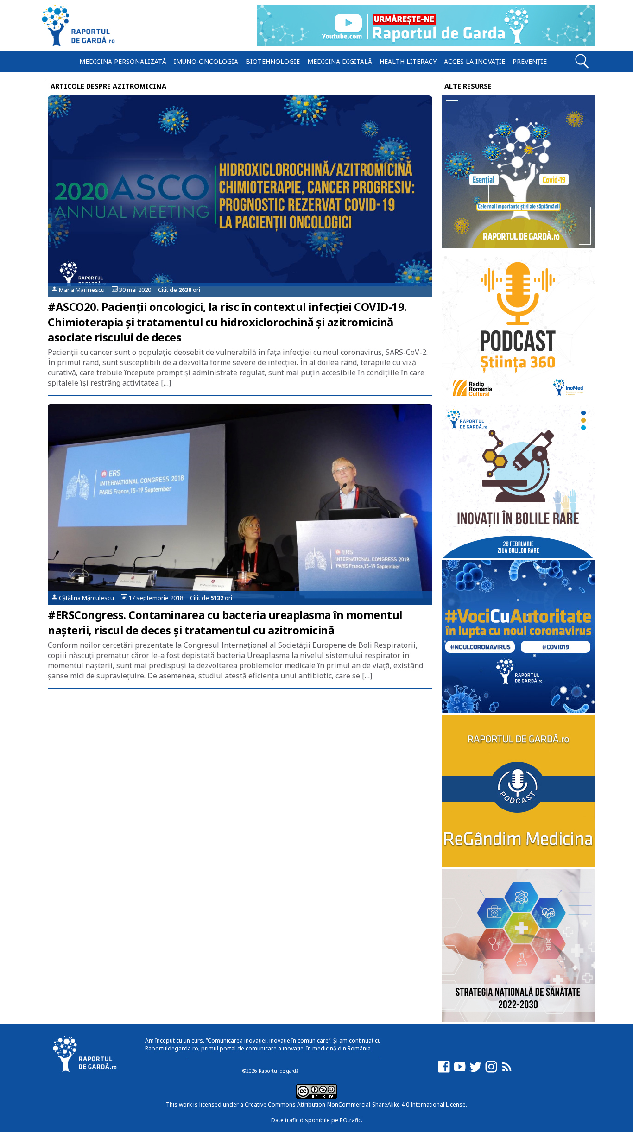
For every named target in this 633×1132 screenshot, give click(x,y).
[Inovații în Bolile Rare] (518, 555)
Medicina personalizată (122, 61)
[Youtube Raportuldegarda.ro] (460, 1071)
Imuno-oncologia (206, 61)
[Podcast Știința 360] (518, 401)
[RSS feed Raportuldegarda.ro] (507, 1071)
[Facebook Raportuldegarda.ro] (444, 1071)
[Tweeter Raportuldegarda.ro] (475, 1071)
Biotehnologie (273, 61)
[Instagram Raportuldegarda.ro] (491, 1071)
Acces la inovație (474, 61)
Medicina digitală (339, 61)
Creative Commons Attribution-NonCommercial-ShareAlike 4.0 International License (355, 1104)
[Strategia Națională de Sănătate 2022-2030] (518, 1020)
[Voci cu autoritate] (518, 710)
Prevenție (530, 61)
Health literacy (408, 61)
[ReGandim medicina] (518, 865)
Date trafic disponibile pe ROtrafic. (316, 1120)
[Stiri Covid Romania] (518, 246)
